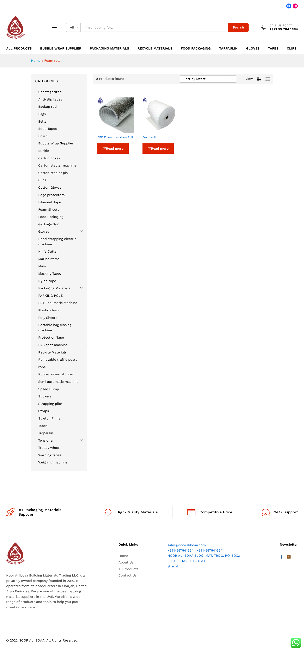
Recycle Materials (155, 48)
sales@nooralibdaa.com (187, 545)
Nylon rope (47, 281)
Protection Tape (51, 337)
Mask (42, 266)
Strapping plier (50, 404)
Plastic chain (48, 310)
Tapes (273, 48)
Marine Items (48, 259)
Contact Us (127, 575)
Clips (291, 48)
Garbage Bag (48, 224)
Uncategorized (50, 92)
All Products (19, 48)
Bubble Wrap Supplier (60, 48)
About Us (125, 562)
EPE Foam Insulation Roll (115, 137)
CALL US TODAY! (281, 25)
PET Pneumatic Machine (57, 303)
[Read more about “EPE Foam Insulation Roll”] (106, 130)
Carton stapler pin (53, 173)
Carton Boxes (49, 158)
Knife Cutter (48, 251)
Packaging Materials (109, 48)
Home (36, 61)
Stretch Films (49, 418)
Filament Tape (49, 202)
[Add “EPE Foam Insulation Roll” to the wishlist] (125, 130)
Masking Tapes (49, 273)
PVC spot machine (53, 345)
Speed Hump (48, 389)
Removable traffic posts (57, 360)
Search (238, 27)
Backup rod (47, 107)
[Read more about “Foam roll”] (150, 130)
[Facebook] (281, 557)
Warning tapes (49, 455)
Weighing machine (52, 462)
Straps (43, 411)
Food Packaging (196, 48)
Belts (42, 121)
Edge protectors (51, 195)
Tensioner (46, 440)
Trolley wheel (49, 448)
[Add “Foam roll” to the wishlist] (170, 130)
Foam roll (149, 137)
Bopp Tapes (47, 129)
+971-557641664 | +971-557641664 (195, 550)
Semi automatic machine (58, 382)
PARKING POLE (50, 296)
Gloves (253, 48)
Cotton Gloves (49, 187)
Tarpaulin (228, 48)
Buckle (43, 151)
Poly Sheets (47, 318)
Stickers (44, 396)
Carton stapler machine (57, 165)
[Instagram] (289, 557)
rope (42, 367)
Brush (43, 136)
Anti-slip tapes (50, 99)
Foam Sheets (48, 209)
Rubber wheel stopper (56, 374)
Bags (42, 114)
